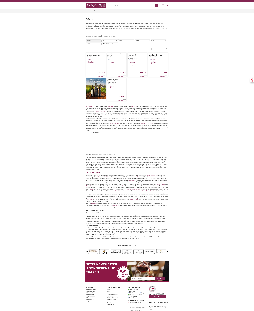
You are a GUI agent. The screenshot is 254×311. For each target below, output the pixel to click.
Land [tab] (104, 40)
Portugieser (91, 189)
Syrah (123, 185)
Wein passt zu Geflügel (91, 289)
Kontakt (108, 291)
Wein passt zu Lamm (90, 299)
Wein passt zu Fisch (90, 294)
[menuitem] (89, 11)
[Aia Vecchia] (93, 253)
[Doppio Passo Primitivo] (150, 253)
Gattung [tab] (89, 40)
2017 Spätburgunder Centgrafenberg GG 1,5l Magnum (135, 55)
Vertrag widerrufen (111, 306)
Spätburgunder (89, 106)
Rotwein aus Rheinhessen (104, 177)
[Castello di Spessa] (138, 253)
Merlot (120, 114)
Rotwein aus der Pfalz (152, 175)
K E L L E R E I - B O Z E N (159, 1)
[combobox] (136, 5)
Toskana (143, 123)
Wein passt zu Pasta (90, 291)
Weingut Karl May (133, 199)
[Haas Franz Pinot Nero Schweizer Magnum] (111, 67)
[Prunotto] (116, 253)
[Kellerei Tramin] (127, 253)
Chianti (151, 123)
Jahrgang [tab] (89, 43)
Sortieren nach (148, 49)
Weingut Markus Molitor (135, 207)
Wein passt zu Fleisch (90, 301)
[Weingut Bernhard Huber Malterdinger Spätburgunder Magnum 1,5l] (91, 67)
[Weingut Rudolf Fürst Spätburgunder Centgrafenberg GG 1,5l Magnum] (132, 68)
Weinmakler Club (110, 304)
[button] (163, 5)
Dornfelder (94, 203)
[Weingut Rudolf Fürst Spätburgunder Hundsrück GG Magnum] (111, 92)
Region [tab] (120, 40)
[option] (93, 251)
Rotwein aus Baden (135, 177)
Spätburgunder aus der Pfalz (133, 189)
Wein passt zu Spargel (90, 292)
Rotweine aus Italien (115, 123)
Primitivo (110, 106)
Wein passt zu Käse (90, 297)
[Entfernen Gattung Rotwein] (92, 36)
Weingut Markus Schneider (148, 190)
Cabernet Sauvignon (100, 111)
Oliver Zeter (118, 190)
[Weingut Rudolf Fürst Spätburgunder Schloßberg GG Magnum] (153, 67)
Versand (124, 99)
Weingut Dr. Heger (160, 184)
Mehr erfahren (105, 30)
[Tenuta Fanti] (104, 253)
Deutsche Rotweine (93, 172)
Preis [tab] (152, 40)
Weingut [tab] (137, 40)
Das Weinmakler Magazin (112, 294)
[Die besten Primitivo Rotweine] (96, 99)
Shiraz (123, 122)
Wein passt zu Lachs (90, 296)
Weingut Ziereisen (90, 185)
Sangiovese (134, 106)
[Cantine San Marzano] (161, 253)
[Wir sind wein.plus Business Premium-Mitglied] (152, 292)
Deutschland (161, 122)
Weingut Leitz (116, 205)
